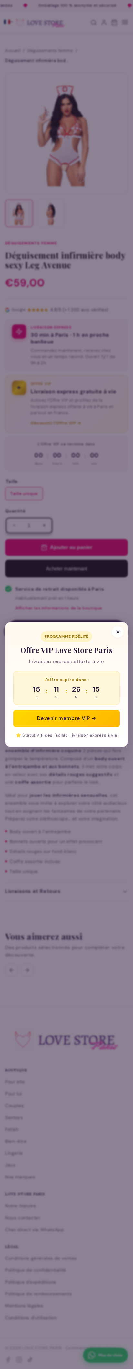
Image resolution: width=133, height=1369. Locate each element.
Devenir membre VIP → (66, 718)
